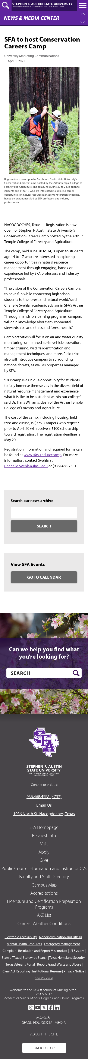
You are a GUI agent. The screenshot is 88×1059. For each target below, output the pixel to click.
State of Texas (11, 957)
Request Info (44, 835)
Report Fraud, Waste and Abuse (59, 964)
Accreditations (44, 893)
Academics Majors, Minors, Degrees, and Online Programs (44, 998)
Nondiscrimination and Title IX (60, 937)
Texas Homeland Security (67, 957)
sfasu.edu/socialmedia (44, 1022)
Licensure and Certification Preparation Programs (44, 904)
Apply (44, 852)
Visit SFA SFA (44, 994)
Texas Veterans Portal (20, 964)
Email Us (44, 805)
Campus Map (44, 885)
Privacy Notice (74, 971)
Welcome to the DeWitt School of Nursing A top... (44, 990)
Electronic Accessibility (21, 937)
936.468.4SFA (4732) (44, 796)
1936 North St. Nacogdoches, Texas (44, 813)
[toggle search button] (6, 5)
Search (44, 526)
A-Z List (44, 915)
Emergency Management (62, 944)
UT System (76, 950)
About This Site (44, 1034)
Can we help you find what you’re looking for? (44, 653)
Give (44, 860)
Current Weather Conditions (44, 923)
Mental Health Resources (24, 944)
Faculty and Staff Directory (44, 876)
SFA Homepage (44, 827)
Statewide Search (35, 957)
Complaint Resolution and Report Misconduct (35, 950)
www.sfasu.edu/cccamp (43, 454)
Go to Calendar (44, 577)
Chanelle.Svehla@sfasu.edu (26, 465)
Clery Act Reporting (16, 971)
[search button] (76, 673)
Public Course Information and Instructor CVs (44, 868)
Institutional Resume (47, 971)
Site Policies (43, 978)
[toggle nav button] (82, 5)
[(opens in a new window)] (31, 1007)
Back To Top (44, 1048)
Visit (44, 844)
